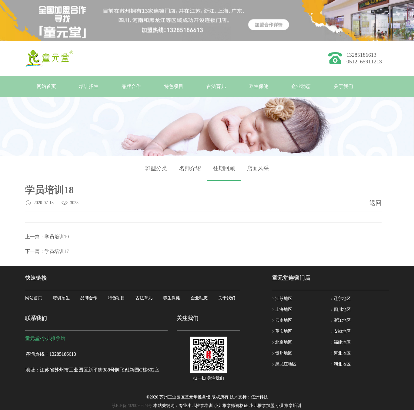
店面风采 (258, 168)
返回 (375, 203)
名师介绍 (190, 168)
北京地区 (283, 342)
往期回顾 (224, 168)
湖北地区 (342, 364)
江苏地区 (283, 298)
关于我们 (343, 86)
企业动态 (301, 86)
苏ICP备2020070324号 (132, 405)
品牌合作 (131, 86)
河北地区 (342, 353)
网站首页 (46, 86)
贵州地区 (283, 353)
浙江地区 (342, 320)
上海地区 (283, 309)
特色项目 (173, 86)
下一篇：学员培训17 (47, 251)
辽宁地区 (342, 298)
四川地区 (342, 309)
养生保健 (258, 86)
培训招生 (88, 86)
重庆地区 (283, 331)
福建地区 (342, 342)
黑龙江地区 (285, 364)
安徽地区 (342, 331)
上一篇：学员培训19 (47, 236)
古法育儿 (216, 86)
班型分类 (156, 168)
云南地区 (283, 320)
